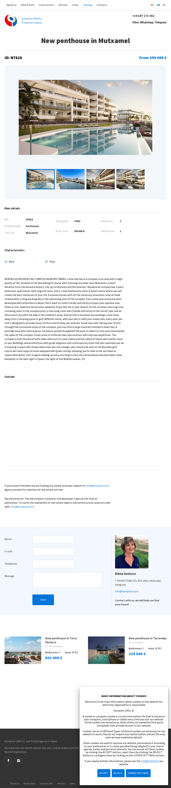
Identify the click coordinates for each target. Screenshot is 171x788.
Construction (46, 5)
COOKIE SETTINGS (138, 773)
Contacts (102, 5)
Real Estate (27, 5)
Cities (75, 5)
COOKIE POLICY (150, 761)
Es (164, 5)
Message (9, 576)
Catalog (87, 5)
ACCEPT (104, 773)
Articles (63, 5)
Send (43, 600)
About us (12, 5)
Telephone (11, 564)
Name (8, 539)
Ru (152, 5)
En (158, 5)
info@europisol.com (97, 486)
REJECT (118, 773)
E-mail (8, 551)
